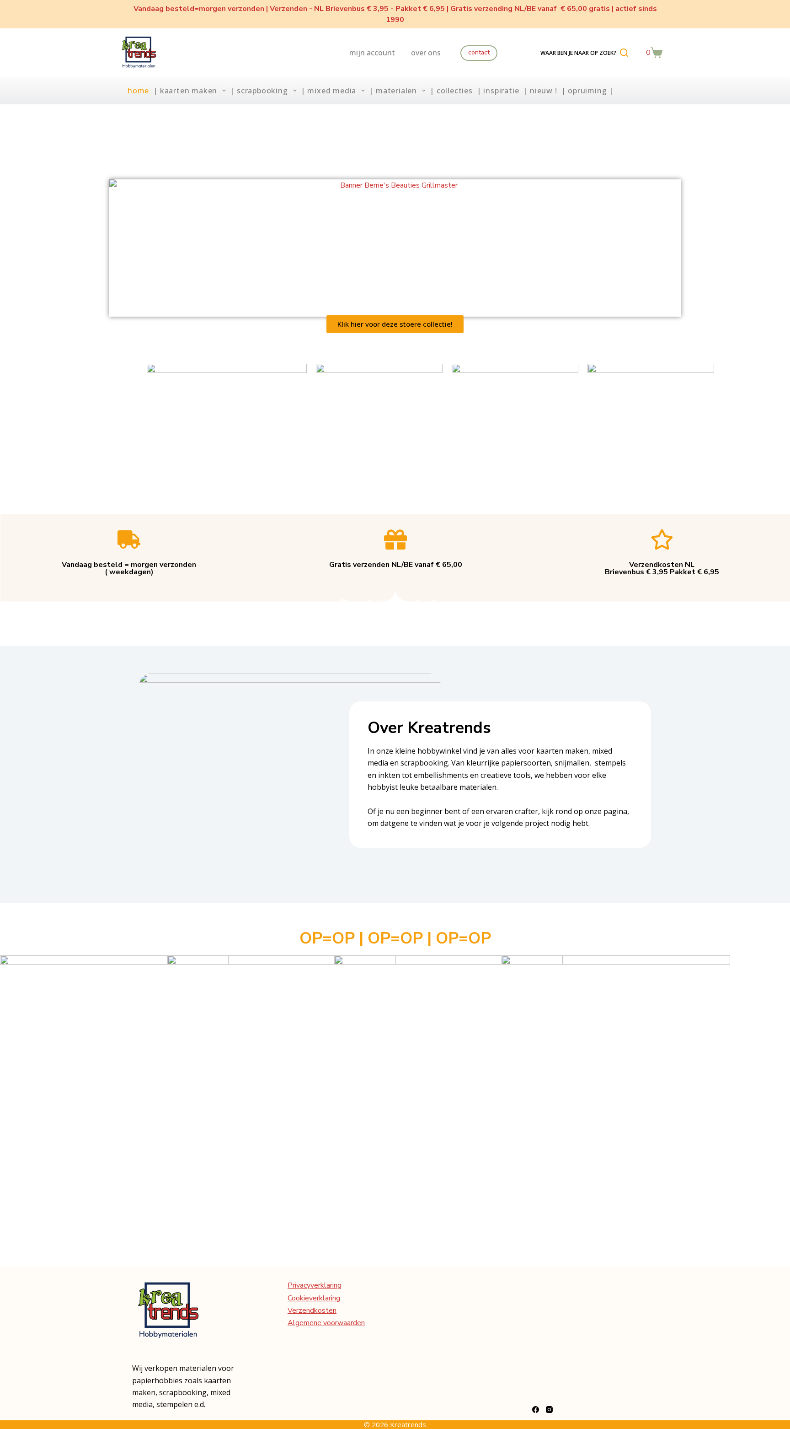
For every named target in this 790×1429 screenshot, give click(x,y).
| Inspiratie (498, 91)
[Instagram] (549, 1409)
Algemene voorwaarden (326, 1323)
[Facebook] (535, 1409)
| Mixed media (328, 91)
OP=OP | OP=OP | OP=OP (395, 938)
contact (479, 52)
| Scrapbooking (259, 91)
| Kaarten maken (185, 91)
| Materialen (393, 91)
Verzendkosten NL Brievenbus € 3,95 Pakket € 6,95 (662, 568)
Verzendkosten (312, 1310)
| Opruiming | (587, 91)
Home (138, 91)
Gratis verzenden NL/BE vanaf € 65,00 (395, 565)
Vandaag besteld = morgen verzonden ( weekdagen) (129, 568)
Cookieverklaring (314, 1298)
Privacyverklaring (315, 1285)
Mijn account (372, 53)
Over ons (426, 53)
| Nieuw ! (540, 91)
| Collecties (451, 91)
